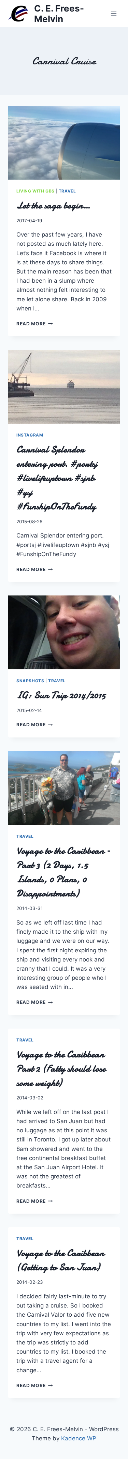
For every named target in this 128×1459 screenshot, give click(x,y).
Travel (67, 191)
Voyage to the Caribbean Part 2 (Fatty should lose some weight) (60, 1068)
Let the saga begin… (53, 205)
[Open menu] (113, 13)
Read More (34, 323)
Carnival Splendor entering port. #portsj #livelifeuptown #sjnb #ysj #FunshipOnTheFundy (56, 478)
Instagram (29, 435)
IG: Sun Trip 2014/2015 (60, 695)
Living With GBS (35, 191)
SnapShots (30, 680)
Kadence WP (78, 1438)
